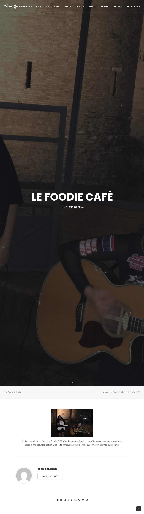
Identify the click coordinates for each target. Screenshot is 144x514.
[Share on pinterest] (68, 500)
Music (57, 6)
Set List (69, 6)
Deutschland (133, 6)
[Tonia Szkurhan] (15, 6)
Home (29, 6)
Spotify (93, 6)
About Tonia (42, 6)
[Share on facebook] (57, 500)
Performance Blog (117, 392)
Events (118, 6)
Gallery (105, 6)
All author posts (50, 476)
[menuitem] (30, 6)
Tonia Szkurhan (75, 207)
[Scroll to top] (138, 508)
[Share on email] (86, 500)
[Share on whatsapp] (75, 500)
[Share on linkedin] (72, 500)
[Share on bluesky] (79, 500)
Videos (80, 6)
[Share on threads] (64, 500)
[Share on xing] (83, 500)
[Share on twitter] (61, 500)
